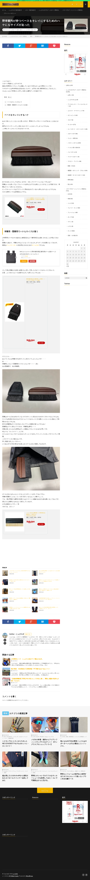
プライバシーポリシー (10, 13)
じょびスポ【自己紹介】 (15, 10)
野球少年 (83, 771)
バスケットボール (73, 143)
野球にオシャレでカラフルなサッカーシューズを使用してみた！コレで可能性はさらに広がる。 (44, 778)
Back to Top (45, 791)
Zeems (46, 736)
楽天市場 (32, 261)
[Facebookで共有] (8, 46)
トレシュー (44, 771)
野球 (13, 29)
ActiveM (5, 771)
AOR (69, 194)
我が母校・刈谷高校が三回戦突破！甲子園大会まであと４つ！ (30, 669)
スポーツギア (71, 133)
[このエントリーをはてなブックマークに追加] (42, 46)
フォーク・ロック (73, 208)
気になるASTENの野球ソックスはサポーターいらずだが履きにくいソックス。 (73, 743)
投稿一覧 (27, 634)
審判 (18, 29)
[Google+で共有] (31, 46)
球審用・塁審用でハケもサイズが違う (16, 105)
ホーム (4, 10)
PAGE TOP (86, 851)
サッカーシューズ (37, 771)
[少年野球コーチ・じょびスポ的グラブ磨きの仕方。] (6, 662)
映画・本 (70, 166)
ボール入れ (35, 245)
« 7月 (67, 266)
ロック (69, 231)
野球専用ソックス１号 (74, 736)
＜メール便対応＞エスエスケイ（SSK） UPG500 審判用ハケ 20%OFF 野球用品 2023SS (35, 199)
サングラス (51, 736)
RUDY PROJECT (40, 736)
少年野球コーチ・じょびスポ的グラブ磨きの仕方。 (27, 659)
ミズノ (5, 738)
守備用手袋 (10, 738)
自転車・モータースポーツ (75, 175)
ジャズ (69, 203)
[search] (86, 278)
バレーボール (71, 152)
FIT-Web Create (14, 876)
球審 (32, 29)
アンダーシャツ (20, 771)
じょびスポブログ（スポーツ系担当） (49, 10)
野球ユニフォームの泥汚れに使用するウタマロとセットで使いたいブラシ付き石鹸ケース (73, 776)
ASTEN (63, 736)
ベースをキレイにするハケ (13, 102)
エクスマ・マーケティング (75, 110)
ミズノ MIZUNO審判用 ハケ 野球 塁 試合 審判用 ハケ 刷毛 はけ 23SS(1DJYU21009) (35, 514)
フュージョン (71, 212)
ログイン (18, 700)
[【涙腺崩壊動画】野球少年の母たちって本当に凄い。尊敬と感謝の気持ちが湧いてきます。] (6, 682)
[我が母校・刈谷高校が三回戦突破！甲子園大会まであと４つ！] (6, 672)
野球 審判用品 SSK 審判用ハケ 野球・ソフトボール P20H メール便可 (35, 279)
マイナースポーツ (73, 156)
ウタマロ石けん (70, 771)
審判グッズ (22, 29)
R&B (69, 198)
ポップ (69, 217)
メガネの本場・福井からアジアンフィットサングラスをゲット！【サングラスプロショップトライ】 (44, 742)
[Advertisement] (31, 65)
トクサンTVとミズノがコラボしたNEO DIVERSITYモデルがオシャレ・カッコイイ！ (15, 743)
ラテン (69, 221)
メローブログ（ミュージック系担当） (72, 10)
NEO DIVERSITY (8, 736)
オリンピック (71, 115)
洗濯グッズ (77, 771)
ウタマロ (64, 771)
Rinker (26, 255)
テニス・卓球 (71, 138)
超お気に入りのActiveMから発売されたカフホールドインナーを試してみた (15, 778)
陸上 (69, 184)
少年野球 (28, 29)
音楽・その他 (71, 235)
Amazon (24, 261)
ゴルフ (69, 120)
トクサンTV (15, 736)
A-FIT (34, 736)
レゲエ (69, 226)
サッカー (70, 124)
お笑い (69, 95)
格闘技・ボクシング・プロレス (76, 170)
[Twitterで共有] (19, 46)
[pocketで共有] (54, 46)
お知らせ (68, 85)
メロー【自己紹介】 (30, 10)
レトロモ (15, 874)
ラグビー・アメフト (73, 161)
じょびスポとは (72, 99)
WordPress (29, 876)
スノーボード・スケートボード (76, 129)
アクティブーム (12, 771)
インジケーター (11, 245)
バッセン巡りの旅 (73, 147)
